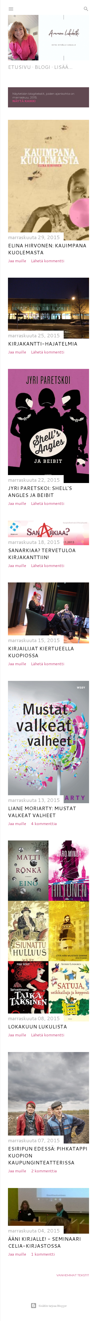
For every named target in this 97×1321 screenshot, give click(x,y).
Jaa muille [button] (17, 261)
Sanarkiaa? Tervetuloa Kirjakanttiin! (42, 554)
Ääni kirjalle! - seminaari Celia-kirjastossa (44, 1242)
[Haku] (86, 8)
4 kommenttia (44, 823)
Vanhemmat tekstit (72, 1275)
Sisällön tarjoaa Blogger (53, 1306)
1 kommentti (43, 1254)
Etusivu (19, 66)
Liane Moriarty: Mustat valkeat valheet (42, 812)
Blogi (42, 66)
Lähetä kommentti (47, 261)
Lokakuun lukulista (37, 1026)
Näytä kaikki (24, 101)
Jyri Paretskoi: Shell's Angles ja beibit (40, 491)
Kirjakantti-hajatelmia (42, 343)
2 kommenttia (44, 1171)
